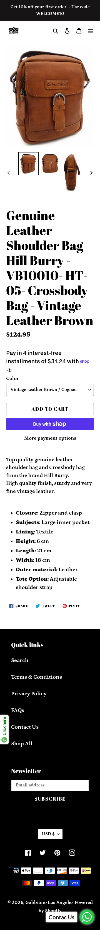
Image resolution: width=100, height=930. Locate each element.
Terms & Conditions (36, 677)
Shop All (21, 744)
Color (12, 378)
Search (19, 660)
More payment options (50, 438)
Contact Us (25, 727)
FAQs (17, 710)
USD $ (48, 833)
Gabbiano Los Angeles (50, 902)
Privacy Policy (28, 694)
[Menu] (90, 30)
